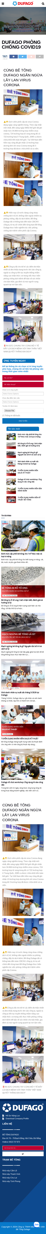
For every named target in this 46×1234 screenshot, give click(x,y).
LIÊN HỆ (7, 1123)
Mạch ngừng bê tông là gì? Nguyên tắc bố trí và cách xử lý (29, 453)
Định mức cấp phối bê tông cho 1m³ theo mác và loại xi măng (30, 435)
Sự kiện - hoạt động (11, 688)
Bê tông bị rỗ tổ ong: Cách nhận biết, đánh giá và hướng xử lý (30, 444)
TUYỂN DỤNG (8, 734)
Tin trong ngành (10, 595)
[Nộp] (23, 1154)
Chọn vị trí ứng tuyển (10, 390)
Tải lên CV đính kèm (10, 406)
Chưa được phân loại (11, 549)
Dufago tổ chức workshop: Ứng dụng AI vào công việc (30, 480)
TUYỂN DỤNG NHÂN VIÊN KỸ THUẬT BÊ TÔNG (29, 498)
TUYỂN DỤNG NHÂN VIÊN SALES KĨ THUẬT (28, 471)
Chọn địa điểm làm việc (11, 398)
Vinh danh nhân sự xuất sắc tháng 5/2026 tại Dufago (28, 462)
